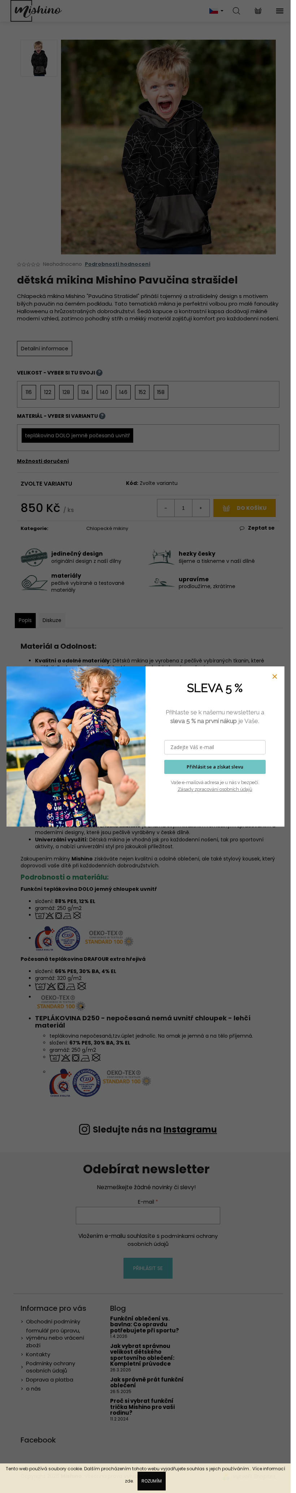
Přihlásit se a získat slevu (215, 766)
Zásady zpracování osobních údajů (215, 789)
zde (129, 1481)
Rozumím (152, 1481)
